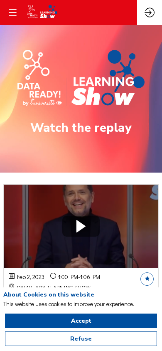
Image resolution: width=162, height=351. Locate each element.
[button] (12, 12)
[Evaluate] (147, 279)
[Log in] (149, 12)
